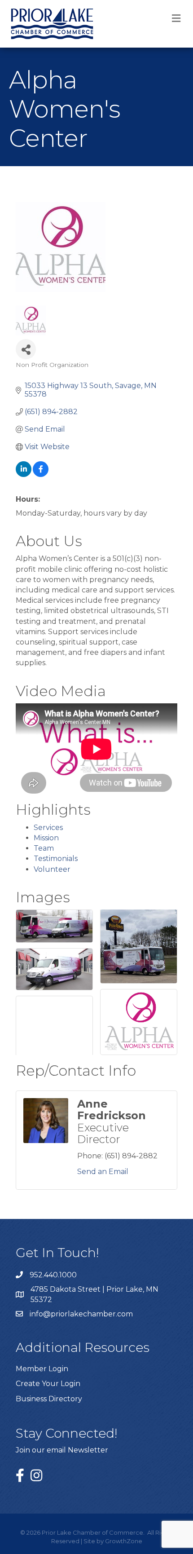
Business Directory (49, 1399)
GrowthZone (123, 1541)
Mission (46, 838)
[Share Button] (26, 349)
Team (44, 848)
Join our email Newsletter (62, 1450)
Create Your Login (48, 1383)
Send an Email (102, 1171)
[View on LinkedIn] (23, 474)
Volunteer (52, 869)
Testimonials (56, 858)
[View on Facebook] (40, 474)
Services (48, 827)
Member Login (42, 1368)
